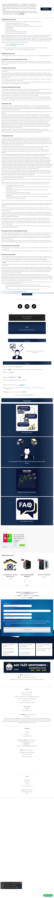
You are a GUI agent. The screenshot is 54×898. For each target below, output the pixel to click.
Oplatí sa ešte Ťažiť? (22, 740)
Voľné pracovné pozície (27, 786)
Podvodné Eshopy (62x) (27, 792)
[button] (24, 581)
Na (27, 708)
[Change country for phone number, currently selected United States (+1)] (4, 618)
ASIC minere (27, 734)
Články (27, 794)
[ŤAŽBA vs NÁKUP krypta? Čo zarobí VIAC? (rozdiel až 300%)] (17, 352)
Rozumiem (46, 9)
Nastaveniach (23, 12)
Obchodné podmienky (27, 694)
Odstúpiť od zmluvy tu (27, 700)
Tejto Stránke (21, 14)
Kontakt (27, 784)
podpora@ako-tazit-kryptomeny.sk (16, 44)
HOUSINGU (11, 380)
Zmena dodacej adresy (27, 710)
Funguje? (26, 742)
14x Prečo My (27, 782)
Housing (24, 736)
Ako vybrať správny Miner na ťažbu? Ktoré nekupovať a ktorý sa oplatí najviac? (27, 462)
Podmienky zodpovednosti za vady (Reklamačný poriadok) (27, 696)
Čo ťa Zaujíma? (6, 603)
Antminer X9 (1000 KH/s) (10, 575)
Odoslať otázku (27, 630)
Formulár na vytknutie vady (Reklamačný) (27, 699)
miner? (27, 744)
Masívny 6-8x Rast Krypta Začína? (27, 492)
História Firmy (27, 780)
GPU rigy (27, 732)
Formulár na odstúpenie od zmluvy (27, 702)
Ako (20, 742)
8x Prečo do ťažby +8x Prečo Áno (27, 746)
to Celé (22, 742)
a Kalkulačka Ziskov (27, 790)
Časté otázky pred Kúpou (27, 521)
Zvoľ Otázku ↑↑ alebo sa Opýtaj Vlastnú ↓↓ (9, 608)
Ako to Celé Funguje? (27, 432)
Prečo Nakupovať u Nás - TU (28, 395)
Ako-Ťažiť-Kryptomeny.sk (27, 750)
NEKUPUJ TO (22, 385)
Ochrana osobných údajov (27, 693)
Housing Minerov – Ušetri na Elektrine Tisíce (44, 576)
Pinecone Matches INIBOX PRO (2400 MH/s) (27, 576)
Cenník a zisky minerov (27, 294)
